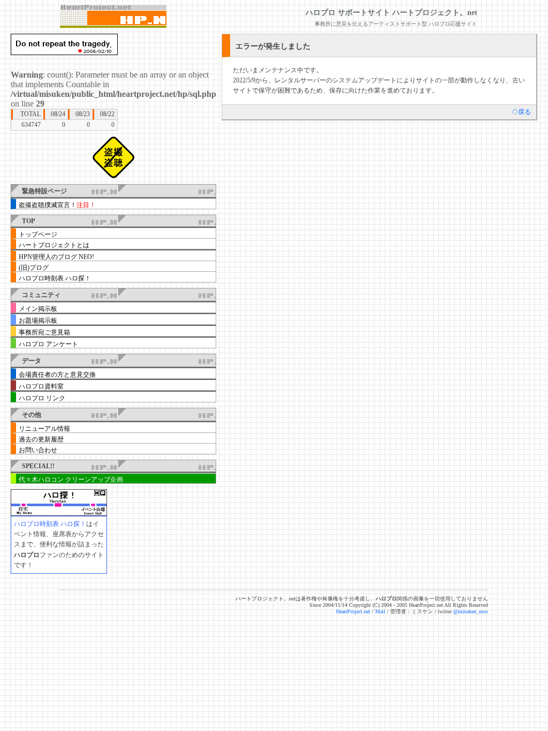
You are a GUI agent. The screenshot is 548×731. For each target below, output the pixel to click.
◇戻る (521, 112)
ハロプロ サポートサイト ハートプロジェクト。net (391, 13)
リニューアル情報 (44, 428)
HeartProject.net (353, 611)
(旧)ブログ (34, 267)
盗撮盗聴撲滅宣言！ (57, 205)
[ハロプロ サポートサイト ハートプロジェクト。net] (113, 16)
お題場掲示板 (38, 320)
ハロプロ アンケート (48, 344)
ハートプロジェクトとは (54, 245)
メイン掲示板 (38, 309)
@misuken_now (470, 611)
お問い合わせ (38, 450)
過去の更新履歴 (41, 439)
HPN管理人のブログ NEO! (56, 257)
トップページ (38, 234)
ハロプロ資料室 (41, 386)
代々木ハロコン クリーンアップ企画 (71, 479)
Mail (380, 611)
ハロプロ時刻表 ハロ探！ (55, 278)
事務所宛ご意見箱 (44, 332)
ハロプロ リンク (42, 398)
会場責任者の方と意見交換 (57, 374)
